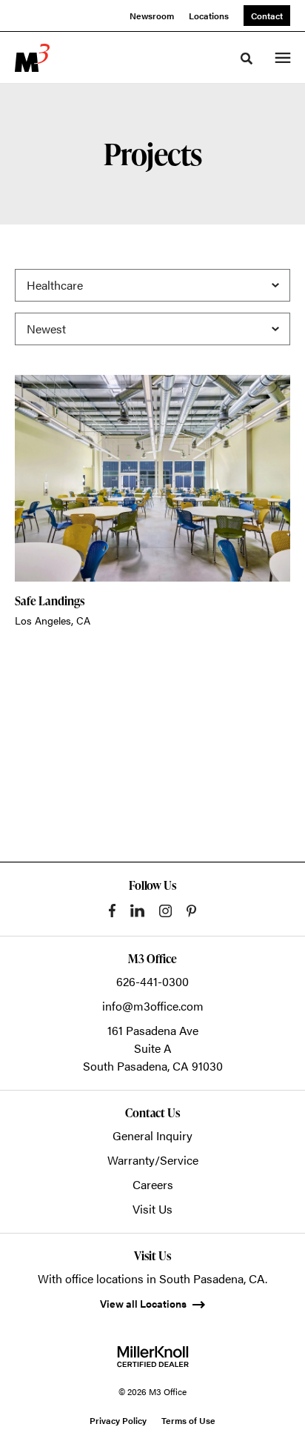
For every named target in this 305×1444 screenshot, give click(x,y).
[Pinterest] (191, 911)
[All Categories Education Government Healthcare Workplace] (152, 285)
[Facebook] (112, 910)
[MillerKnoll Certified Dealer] (153, 1356)
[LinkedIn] (137, 910)
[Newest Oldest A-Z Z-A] (152, 329)
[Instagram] (165, 911)
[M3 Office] (32, 58)
